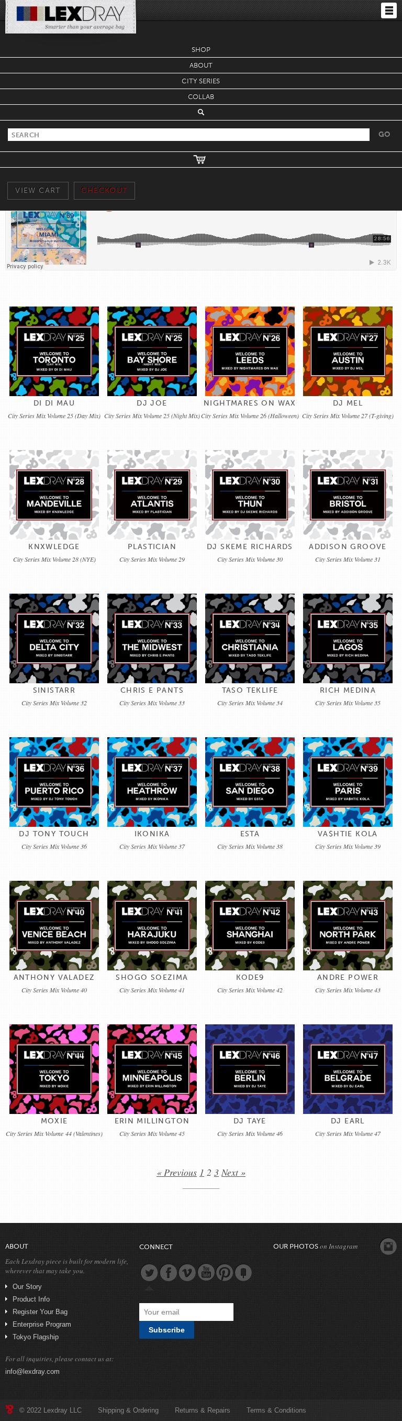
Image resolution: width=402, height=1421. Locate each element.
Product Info (31, 1299)
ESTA (250, 833)
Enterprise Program (42, 1324)
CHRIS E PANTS (152, 690)
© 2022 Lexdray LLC (50, 1410)
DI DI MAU (54, 403)
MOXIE (54, 1121)
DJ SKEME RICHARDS (250, 546)
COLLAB (201, 97)
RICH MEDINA (348, 690)
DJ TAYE (249, 1121)
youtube (206, 1272)
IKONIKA (152, 833)
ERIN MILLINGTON (152, 1121)
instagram (388, 1246)
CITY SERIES (201, 81)
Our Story (27, 1287)
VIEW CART (38, 190)
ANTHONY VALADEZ (54, 977)
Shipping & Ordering (128, 1410)
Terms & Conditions (276, 1410)
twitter (149, 1272)
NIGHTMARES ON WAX (250, 403)
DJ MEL (348, 403)
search (201, 112)
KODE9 (250, 977)
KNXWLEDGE (54, 546)
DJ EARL (348, 1121)
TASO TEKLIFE (250, 690)
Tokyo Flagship (36, 1337)
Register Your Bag (40, 1312)
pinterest (224, 1272)
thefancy (243, 1272)
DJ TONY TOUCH (54, 833)
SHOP (201, 49)
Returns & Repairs (202, 1410)
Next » (233, 1172)
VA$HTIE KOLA (348, 833)
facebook (168, 1272)
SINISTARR (54, 690)
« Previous (177, 1172)
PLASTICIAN (152, 546)
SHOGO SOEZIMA (152, 977)
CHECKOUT (104, 190)
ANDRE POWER (347, 977)
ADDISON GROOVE (348, 546)
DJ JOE (152, 403)
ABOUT (201, 65)
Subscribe (167, 1330)
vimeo (187, 1272)
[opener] (389, 10)
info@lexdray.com (32, 1371)
